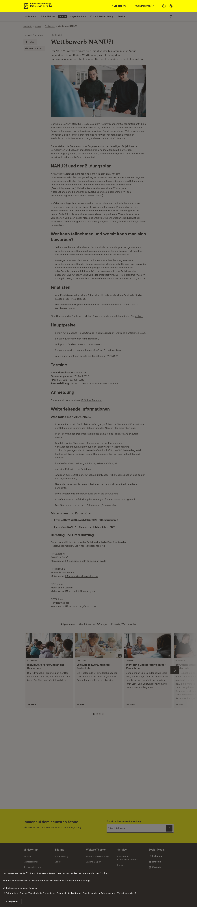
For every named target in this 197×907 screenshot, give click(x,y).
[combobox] (144, 6)
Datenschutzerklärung (77, 880)
